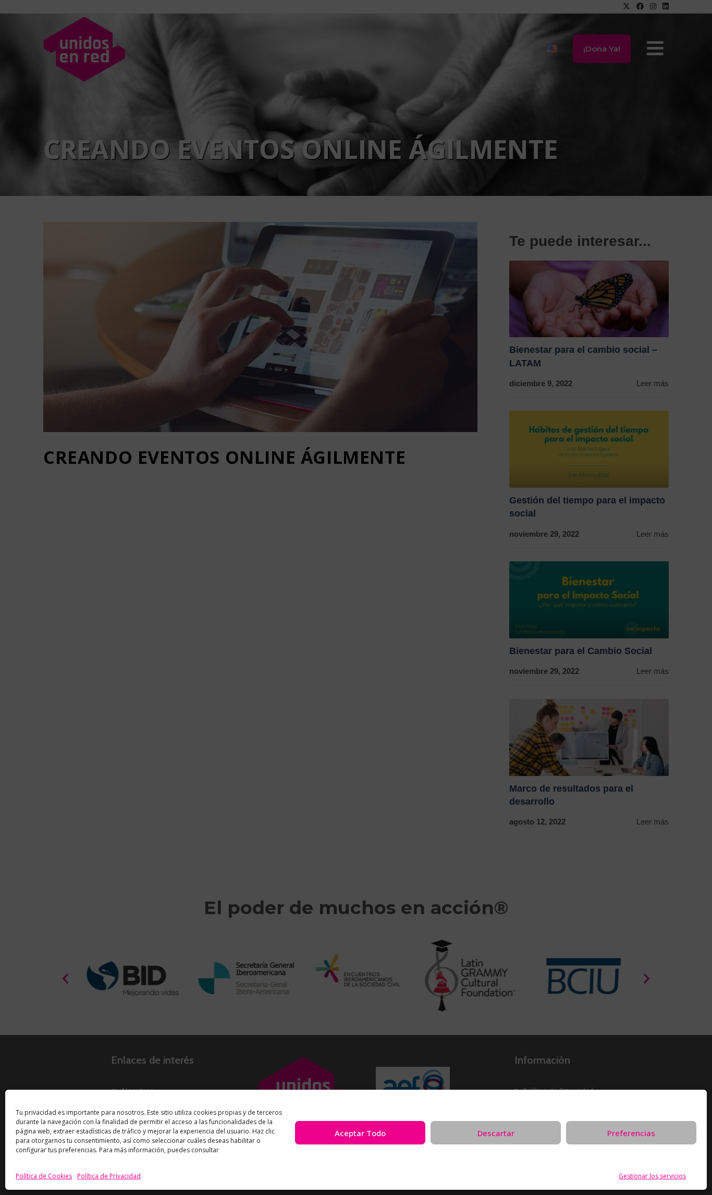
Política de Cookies (44, 1176)
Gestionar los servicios (652, 1176)
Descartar (495, 1133)
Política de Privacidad (109, 1176)
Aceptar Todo (360, 1133)
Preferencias (631, 1133)
